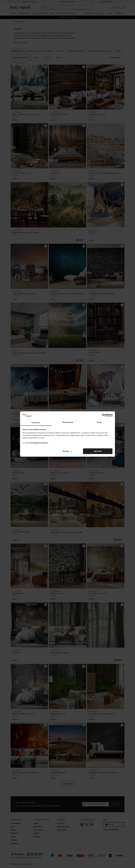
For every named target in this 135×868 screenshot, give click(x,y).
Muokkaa (66, 451)
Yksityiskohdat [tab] (67, 422)
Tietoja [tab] (99, 422)
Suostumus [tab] (36, 422)
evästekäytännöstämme (39, 443)
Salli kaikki (98, 451)
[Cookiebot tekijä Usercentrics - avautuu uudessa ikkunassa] (103, 415)
